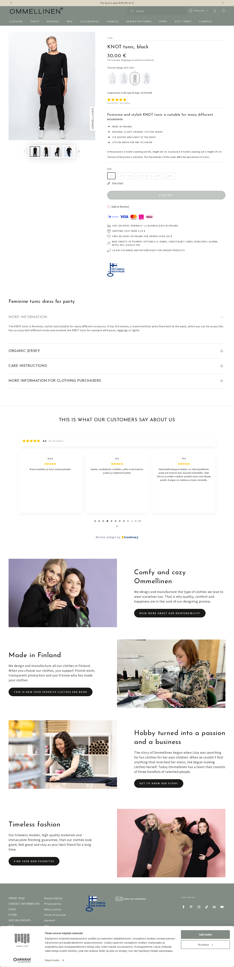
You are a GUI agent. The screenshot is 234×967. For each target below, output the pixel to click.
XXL (158, 175)
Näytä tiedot (52, 960)
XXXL (169, 175)
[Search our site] (131, 11)
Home (110, 38)
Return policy (52, 909)
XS (111, 175)
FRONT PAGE (17, 898)
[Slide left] (11, 3)
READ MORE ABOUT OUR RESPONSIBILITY (169, 613)
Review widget (106, 537)
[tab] (95, 521)
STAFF (12, 909)
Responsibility (53, 898)
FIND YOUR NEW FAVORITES (34, 861)
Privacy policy (52, 904)
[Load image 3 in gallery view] (57, 151)
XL (147, 175)
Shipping (125, 60)
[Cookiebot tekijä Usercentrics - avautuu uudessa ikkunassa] (22, 960)
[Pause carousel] (117, 526)
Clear (183, 11)
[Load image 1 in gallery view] (35, 151)
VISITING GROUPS (20, 920)
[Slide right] (222, 3)
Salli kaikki (205, 934)
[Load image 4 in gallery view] (69, 151)
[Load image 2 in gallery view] (46, 151)
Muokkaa (203, 944)
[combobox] (157, 11)
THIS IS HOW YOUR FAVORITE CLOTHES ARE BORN (50, 691)
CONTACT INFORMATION (24, 904)
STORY (13, 915)
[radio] (112, 78)
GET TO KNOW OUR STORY (158, 783)
